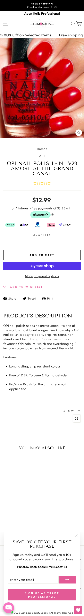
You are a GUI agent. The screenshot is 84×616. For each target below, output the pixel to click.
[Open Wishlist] (78, 610)
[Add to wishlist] (7, 460)
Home (41, 149)
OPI (42, 155)
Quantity (42, 234)
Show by (72, 410)
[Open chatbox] (8, 607)
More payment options (42, 276)
